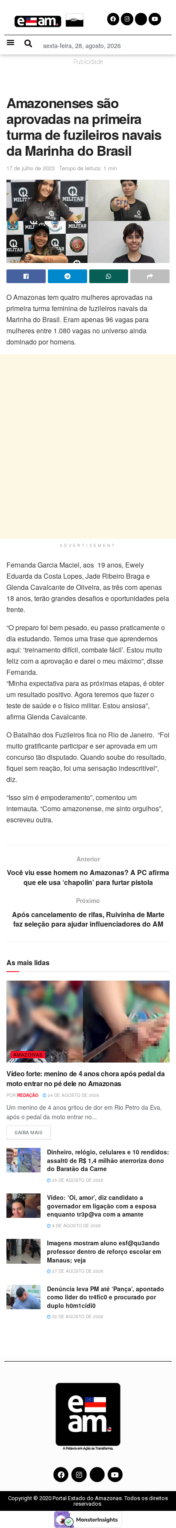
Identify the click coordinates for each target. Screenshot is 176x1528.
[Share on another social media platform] (150, 276)
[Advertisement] (88, 446)
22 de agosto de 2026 (77, 1317)
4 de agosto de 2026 (76, 1226)
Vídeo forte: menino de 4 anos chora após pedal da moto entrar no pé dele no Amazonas (85, 1078)
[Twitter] (97, 1474)
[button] (10, 42)
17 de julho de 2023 (30, 168)
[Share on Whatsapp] (109, 276)
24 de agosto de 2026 (73, 1095)
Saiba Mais (33, 1130)
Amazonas (28, 1054)
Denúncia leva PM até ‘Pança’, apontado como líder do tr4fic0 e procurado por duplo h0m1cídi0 (105, 1297)
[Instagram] (78, 1474)
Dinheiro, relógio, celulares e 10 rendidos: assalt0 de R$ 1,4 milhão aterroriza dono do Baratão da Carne (108, 1160)
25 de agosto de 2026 (77, 1180)
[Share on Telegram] (67, 276)
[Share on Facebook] (26, 276)
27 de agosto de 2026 (77, 1271)
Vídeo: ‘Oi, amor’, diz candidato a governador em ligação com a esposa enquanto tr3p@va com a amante (101, 1205)
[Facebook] (60, 1474)
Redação (27, 1095)
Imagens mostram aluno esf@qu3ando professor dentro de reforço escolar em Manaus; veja (104, 1251)
